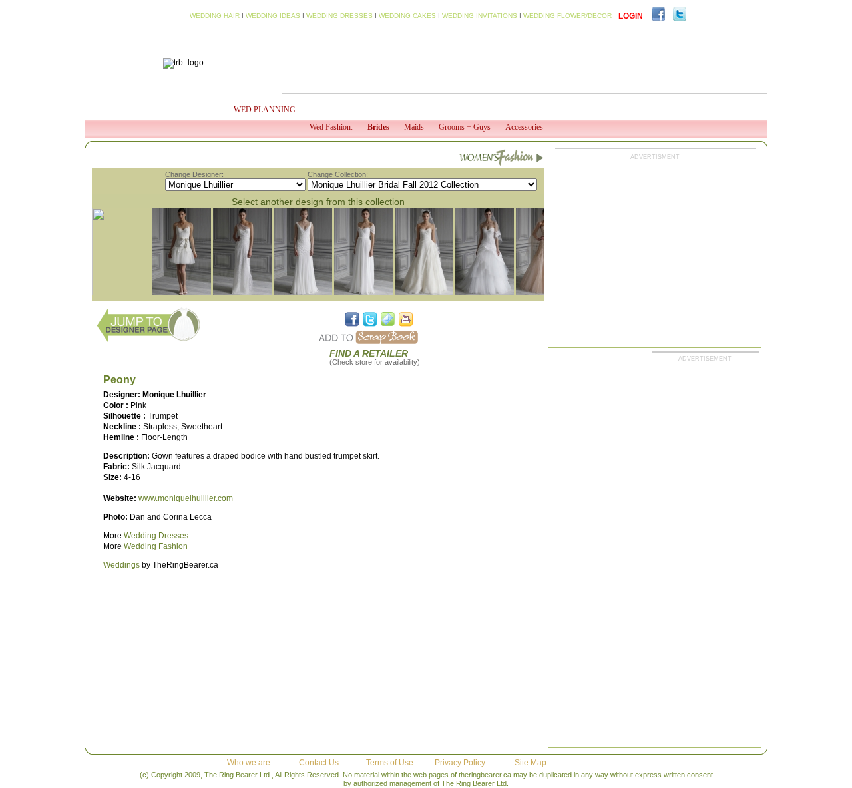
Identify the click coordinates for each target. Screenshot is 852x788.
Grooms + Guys (465, 127)
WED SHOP (516, 109)
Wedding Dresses (156, 535)
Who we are (248, 762)
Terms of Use (389, 762)
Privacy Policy (460, 762)
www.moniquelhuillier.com (185, 498)
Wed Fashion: (331, 127)
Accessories (524, 127)
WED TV (347, 109)
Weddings (121, 565)
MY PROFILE (183, 109)
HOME (120, 109)
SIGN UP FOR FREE (696, 109)
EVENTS (579, 109)
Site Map (530, 762)
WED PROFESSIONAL (429, 109)
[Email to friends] (388, 319)
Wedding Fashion (156, 546)
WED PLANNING (265, 109)
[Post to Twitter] (370, 319)
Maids (414, 127)
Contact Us (319, 762)
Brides (378, 127)
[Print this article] (406, 319)
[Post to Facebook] (352, 319)
